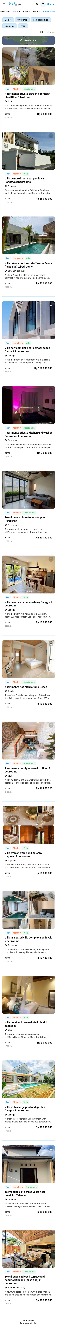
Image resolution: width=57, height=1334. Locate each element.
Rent (8, 89)
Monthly (17, 89)
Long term (18, 258)
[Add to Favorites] (51, 50)
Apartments (29, 89)
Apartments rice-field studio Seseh (26, 686)
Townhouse (29, 512)
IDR (41, 32)
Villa (26, 174)
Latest (52, 32)
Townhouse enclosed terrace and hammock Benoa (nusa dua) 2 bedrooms (25, 1280)
